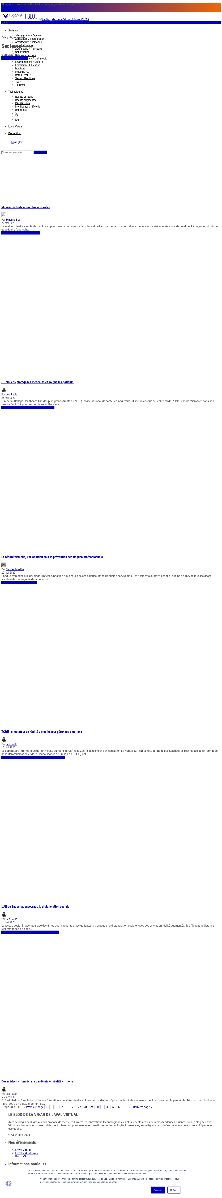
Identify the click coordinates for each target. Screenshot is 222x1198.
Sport (18, 81)
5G (16, 113)
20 (62, 1107)
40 (107, 1107)
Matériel (20, 68)
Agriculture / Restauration (29, 38)
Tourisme (20, 85)
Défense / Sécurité (25, 55)
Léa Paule (11, 394)
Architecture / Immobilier (29, 42)
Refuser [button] (174, 1189)
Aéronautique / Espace (28, 35)
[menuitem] (17, 142)
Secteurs (13, 30)
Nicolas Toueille (15, 569)
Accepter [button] (158, 1189)
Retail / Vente (23, 75)
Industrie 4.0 (22, 71)
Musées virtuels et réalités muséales (25, 207)
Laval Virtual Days (26, 1153)
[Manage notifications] (8, 1183)
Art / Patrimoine (24, 45)
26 (73, 1107)
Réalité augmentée (26, 100)
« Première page (34, 1107)
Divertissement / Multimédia (31, 58)
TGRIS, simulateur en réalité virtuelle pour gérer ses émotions (41, 732)
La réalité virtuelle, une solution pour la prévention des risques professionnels (52, 557)
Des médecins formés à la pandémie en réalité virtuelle (37, 1081)
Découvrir (6, 10)
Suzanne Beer (13, 219)
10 (56, 1107)
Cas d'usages (33, 233)
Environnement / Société (29, 61)
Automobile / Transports (28, 48)
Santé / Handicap (25, 78)
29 (91, 1107)
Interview (49, 407)
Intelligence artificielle (27, 106)
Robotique (21, 110)
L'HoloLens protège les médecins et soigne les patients (37, 382)
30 (97, 1107)
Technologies (15, 91)
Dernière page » (142, 1107)
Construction (22, 52)
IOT (17, 119)
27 (79, 1107)
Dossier (23, 58)
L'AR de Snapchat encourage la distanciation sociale (35, 907)
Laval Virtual (15, 126)
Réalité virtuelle (24, 96)
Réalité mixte (22, 103)
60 (119, 1107)
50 (113, 1107)
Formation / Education (27, 65)
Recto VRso (14, 133)
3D (16, 116)
